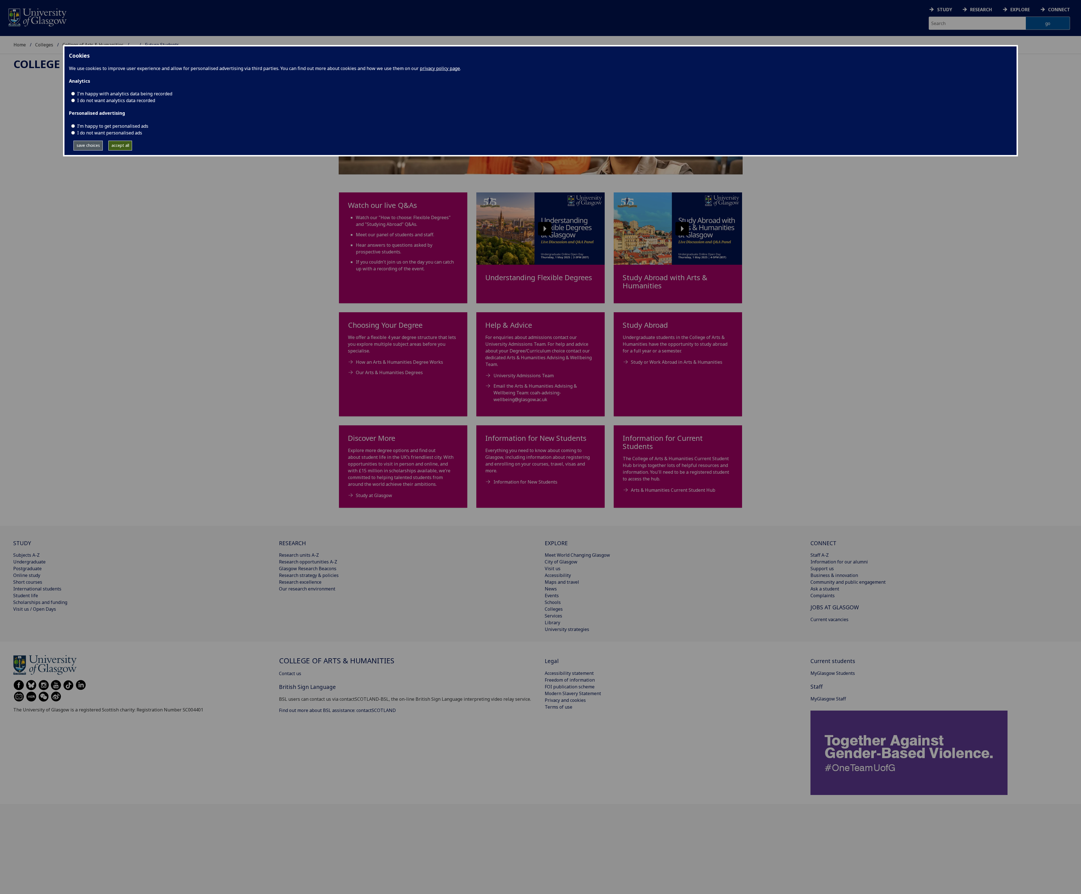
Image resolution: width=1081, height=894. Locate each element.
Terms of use (558, 707)
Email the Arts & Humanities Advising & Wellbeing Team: (535, 393)
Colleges (44, 45)
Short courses (27, 582)
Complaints (822, 595)
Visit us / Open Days (34, 609)
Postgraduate (27, 568)
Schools (553, 602)
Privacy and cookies (565, 700)
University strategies (567, 629)
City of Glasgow (561, 562)
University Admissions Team (523, 375)
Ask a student (824, 589)
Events (552, 595)
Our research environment (307, 589)
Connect (1059, 9)
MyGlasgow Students (832, 673)
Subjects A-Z (26, 555)
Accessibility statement (569, 673)
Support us (822, 568)
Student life (25, 595)
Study (944, 9)
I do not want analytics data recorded (116, 100)
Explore (1020, 9)
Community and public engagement (848, 582)
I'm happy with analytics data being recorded (124, 94)
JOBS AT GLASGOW (834, 607)
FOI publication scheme (570, 687)
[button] (540, 228)
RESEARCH (292, 543)
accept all (120, 145)
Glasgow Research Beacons (307, 568)
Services (553, 616)
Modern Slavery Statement (573, 693)
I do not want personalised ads (109, 133)
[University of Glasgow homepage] (37, 16)
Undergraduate (29, 562)
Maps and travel (562, 582)
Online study (26, 575)
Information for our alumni (839, 562)
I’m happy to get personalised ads (112, 126)
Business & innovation (834, 575)
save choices (88, 145)
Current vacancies (829, 619)
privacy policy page (440, 68)
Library (552, 622)
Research (981, 9)
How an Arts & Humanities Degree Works (399, 362)
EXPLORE (556, 543)
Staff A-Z (819, 555)
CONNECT (823, 543)
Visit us (552, 568)
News (551, 589)
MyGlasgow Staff (828, 699)
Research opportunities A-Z (308, 562)
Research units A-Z (299, 555)
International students (37, 589)
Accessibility (558, 575)
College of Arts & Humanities (336, 661)
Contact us (290, 673)
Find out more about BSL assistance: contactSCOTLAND (337, 710)
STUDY (22, 543)
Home (20, 45)
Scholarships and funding (40, 602)
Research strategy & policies (309, 575)
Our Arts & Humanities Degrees (389, 372)
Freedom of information (570, 680)
